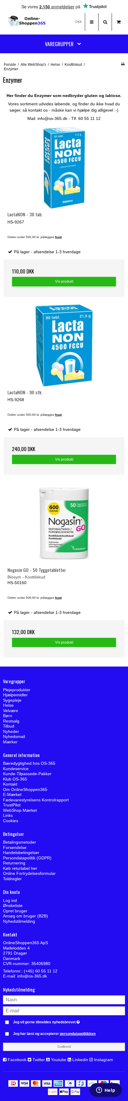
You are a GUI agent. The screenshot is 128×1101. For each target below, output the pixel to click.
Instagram (103, 1059)
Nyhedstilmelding (19, 921)
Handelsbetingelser (21, 852)
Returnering (14, 863)
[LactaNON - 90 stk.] (64, 345)
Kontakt (10, 784)
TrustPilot (12, 805)
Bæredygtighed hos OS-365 (29, 763)
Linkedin (80, 1059)
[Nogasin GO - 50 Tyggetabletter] (64, 523)
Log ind (10, 900)
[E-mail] (64, 1010)
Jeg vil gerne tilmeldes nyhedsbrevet (56, 1020)
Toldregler (12, 878)
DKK (78, 22)
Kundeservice (16, 768)
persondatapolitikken (78, 1034)
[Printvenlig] (123, 64)
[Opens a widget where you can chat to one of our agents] (105, 1090)
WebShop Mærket (20, 810)
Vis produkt (64, 281)
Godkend (64, 1046)
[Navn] (64, 999)
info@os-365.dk (32, 976)
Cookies (10, 820)
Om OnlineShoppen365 (25, 789)
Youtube (58, 1059)
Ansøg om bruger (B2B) (25, 916)
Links (8, 815)
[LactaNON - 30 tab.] (64, 167)
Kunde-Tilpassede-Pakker (27, 773)
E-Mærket (12, 794)
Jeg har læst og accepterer (54, 1034)
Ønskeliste (13, 905)
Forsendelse (14, 847)
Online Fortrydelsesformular (29, 873)
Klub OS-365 (15, 779)
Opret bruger (15, 910)
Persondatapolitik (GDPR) (27, 858)
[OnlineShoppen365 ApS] (27, 22)
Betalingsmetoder (19, 842)
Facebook (17, 1059)
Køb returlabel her (20, 868)
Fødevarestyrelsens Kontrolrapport (36, 799)
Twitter (38, 1059)
